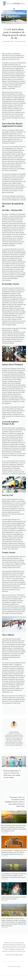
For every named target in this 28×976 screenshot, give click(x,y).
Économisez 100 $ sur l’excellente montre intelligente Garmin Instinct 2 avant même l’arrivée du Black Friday (15, 801)
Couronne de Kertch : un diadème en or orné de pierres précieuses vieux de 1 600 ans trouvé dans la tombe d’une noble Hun (13, 852)
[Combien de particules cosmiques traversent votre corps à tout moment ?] (14, 894)
